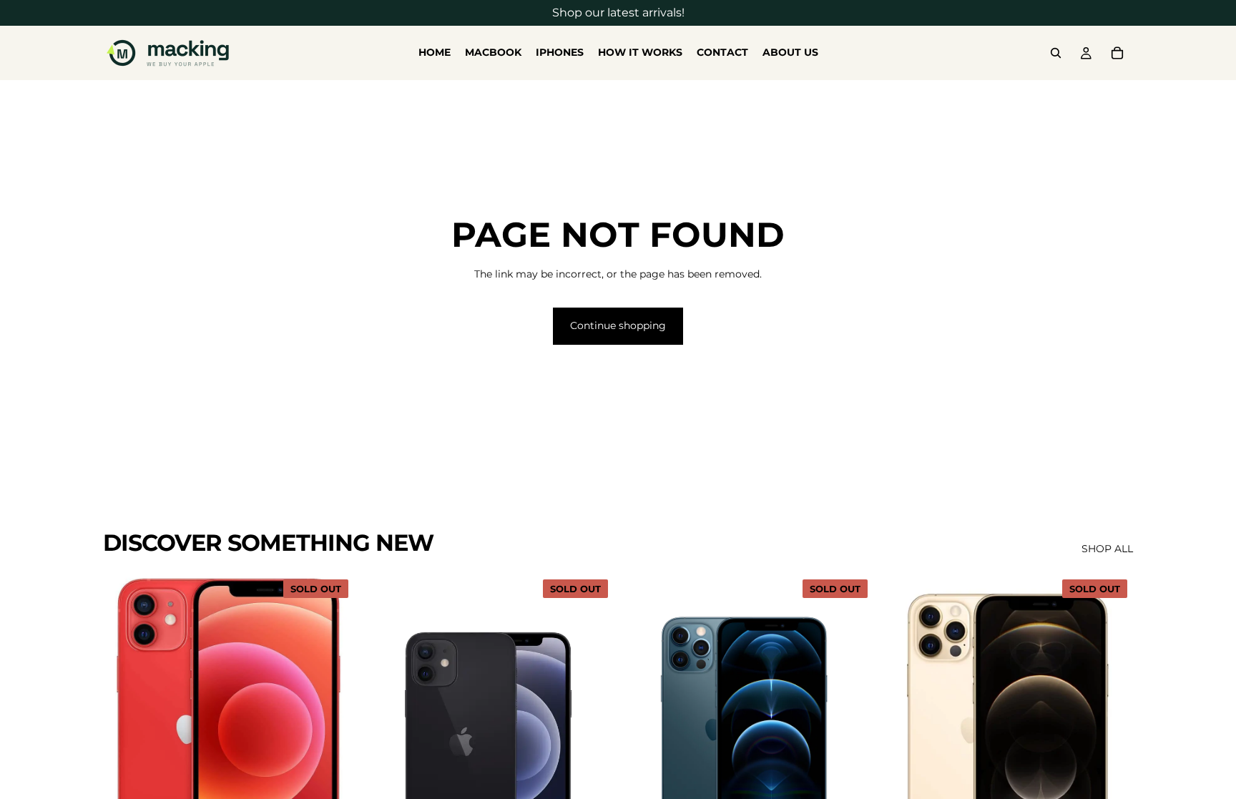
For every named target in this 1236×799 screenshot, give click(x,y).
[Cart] (1117, 53)
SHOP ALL (1107, 548)
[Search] (1055, 53)
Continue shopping (618, 325)
